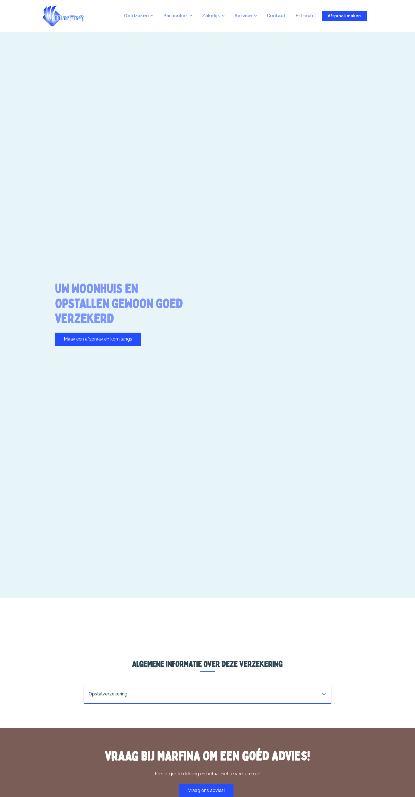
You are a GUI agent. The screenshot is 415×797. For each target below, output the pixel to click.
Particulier (175, 15)
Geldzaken (136, 15)
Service (243, 15)
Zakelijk (211, 15)
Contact (276, 15)
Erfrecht (305, 15)
